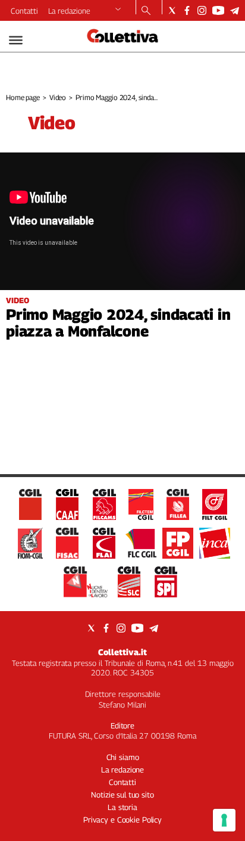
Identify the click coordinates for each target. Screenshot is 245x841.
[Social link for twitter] (172, 10)
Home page (23, 97)
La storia (122, 807)
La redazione (69, 10)
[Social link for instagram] (201, 10)
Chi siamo (122, 757)
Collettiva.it (122, 652)
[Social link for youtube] (218, 10)
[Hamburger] (16, 40)
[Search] (146, 11)
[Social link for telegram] (234, 10)
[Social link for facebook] (187, 10)
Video (57, 97)
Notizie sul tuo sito (122, 794)
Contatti (24, 10)
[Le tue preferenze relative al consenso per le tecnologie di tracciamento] (224, 820)
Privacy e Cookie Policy (122, 819)
